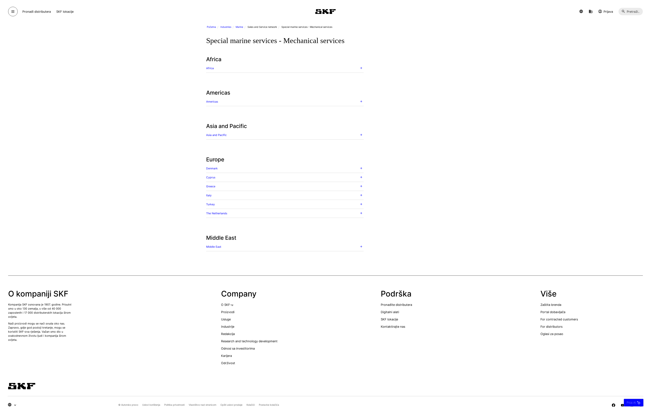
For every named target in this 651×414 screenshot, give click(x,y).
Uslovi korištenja (151, 404)
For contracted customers (559, 319)
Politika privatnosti (174, 404)
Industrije (227, 326)
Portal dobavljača (552, 312)
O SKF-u (227, 305)
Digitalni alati (390, 312)
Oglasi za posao (551, 334)
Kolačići (250, 404)
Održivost (228, 363)
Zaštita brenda (550, 305)
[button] (581, 11)
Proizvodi (227, 312)
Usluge (226, 319)
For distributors (551, 326)
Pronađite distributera (396, 305)
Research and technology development (249, 341)
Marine (239, 26)
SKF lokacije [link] (65, 11)
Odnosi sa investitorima (238, 348)
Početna (211, 26)
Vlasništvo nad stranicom (202, 404)
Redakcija (228, 334)
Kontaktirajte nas (393, 326)
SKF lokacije (389, 319)
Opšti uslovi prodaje (231, 404)
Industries (225, 26)
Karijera (226, 356)
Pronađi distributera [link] (36, 11)
